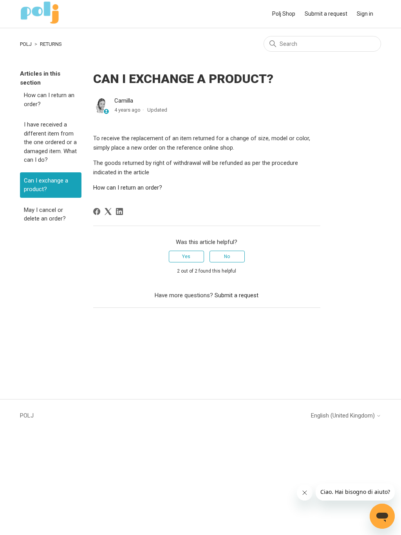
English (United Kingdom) (343, 415)
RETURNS (51, 44)
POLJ (26, 44)
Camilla (123, 100)
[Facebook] (96, 211)
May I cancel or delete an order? (45, 214)
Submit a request (326, 14)
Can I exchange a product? (46, 185)
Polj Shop (283, 14)
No (227, 256)
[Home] (40, 22)
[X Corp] (108, 211)
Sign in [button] (365, 14)
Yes (186, 256)
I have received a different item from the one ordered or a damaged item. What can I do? (50, 142)
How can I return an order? (49, 100)
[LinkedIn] (119, 211)
